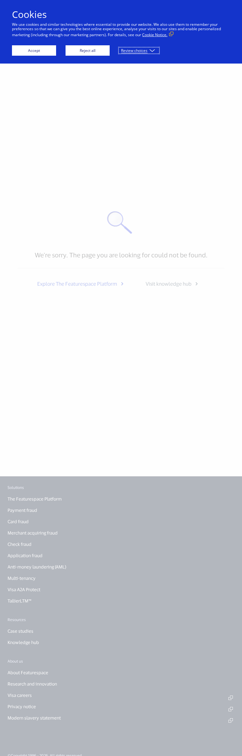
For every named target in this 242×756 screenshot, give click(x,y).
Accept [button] (34, 50)
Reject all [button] (87, 50)
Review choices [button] (134, 50)
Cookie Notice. (154, 34)
